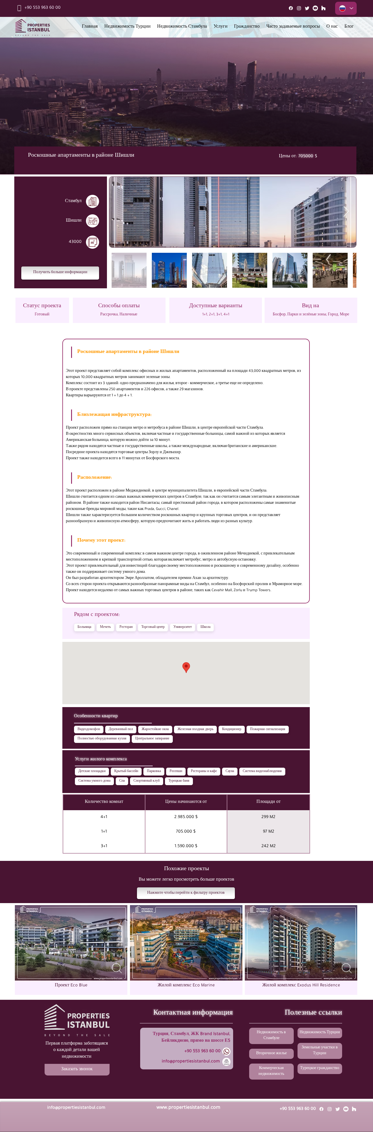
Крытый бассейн (126, 771)
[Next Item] (346, 212)
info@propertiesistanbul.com (191, 1061)
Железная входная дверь (195, 729)
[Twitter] (307, 8)
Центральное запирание (152, 739)
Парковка (154, 771)
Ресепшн (176, 771)
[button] (60, 273)
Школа (205, 627)
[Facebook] (290, 8)
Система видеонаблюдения (262, 771)
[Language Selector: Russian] (346, 8)
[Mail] (323, 8)
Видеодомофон (89, 729)
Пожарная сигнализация (267, 729)
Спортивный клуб (146, 781)
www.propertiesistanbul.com (188, 1107)
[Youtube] (315, 8)
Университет (182, 627)
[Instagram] (299, 8)
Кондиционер (231, 729)
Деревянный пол (121, 729)
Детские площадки (91, 771)
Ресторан (126, 627)
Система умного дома (94, 781)
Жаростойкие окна (155, 729)
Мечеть (105, 627)
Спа (122, 781)
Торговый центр (153, 627)
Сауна (230, 771)
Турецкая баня (178, 781)
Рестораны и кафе (204, 771)
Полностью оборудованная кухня (102, 739)
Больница (84, 627)
